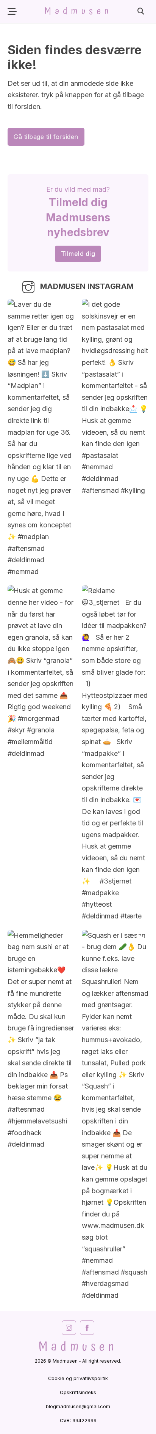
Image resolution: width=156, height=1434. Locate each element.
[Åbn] (12, 11)
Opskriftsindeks (78, 1392)
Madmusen (78, 11)
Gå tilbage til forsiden (46, 136)
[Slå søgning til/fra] (140, 11)
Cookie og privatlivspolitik (78, 1378)
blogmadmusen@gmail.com (78, 1406)
